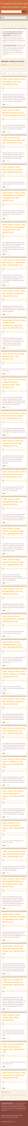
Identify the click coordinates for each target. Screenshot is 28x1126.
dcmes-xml (13, 1095)
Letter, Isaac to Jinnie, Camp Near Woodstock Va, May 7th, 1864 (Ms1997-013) (13, 474)
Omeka (14, 1121)
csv (5, 1095)
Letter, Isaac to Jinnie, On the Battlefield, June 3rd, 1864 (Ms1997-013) (12, 591)
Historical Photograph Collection (14, 42)
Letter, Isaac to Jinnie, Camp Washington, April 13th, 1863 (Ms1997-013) (13, 81)
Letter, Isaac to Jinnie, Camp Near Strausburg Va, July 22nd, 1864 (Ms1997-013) (13, 730)
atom (2, 1095)
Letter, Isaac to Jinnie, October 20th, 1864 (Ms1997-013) (11, 1017)
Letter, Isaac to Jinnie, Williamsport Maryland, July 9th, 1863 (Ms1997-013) (13, 140)
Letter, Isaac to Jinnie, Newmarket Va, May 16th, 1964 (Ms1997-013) (12, 501)
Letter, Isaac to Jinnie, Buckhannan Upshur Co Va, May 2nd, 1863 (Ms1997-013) (14, 112)
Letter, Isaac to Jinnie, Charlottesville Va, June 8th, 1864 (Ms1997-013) (13, 618)
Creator (13, 73)
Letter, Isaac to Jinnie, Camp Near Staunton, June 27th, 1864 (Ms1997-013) (13, 701)
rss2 (2, 1096)
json (17, 1095)
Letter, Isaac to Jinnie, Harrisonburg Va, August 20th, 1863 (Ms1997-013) (12, 169)
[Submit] (25, 11)
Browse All (4, 65)
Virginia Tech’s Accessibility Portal (16, 1110)
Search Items (21, 65)
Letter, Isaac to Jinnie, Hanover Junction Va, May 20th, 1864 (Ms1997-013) (12, 531)
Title (9, 73)
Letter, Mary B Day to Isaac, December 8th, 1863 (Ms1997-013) (13, 356)
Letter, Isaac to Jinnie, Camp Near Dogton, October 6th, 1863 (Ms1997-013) (13, 293)
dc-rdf (8, 1095)
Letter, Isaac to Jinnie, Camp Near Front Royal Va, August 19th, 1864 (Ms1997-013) (13, 853)
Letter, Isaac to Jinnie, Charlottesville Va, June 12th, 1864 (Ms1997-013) (12, 644)
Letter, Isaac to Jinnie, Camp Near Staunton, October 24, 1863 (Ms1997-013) (13, 1075)
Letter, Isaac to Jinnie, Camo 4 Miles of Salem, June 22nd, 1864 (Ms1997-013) (13, 673)
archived (8, 104)
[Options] (23, 11)
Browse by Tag (13, 65)
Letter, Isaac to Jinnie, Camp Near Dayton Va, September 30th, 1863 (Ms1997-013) (13, 262)
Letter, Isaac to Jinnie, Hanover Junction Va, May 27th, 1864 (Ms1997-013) (12, 562)
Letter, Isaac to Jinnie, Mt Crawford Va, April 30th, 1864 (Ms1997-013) (12, 443)
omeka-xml (22, 1095)
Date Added (20, 73)
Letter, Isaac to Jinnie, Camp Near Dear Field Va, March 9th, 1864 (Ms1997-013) (13, 415)
